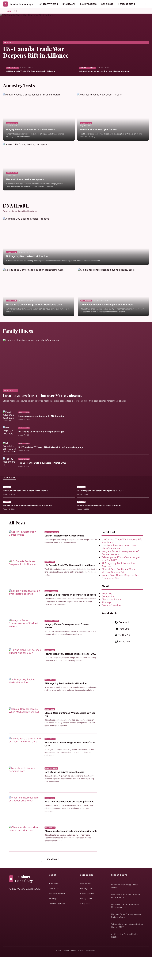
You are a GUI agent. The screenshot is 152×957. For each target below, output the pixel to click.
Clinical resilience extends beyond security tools (106, 304)
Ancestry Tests (48, 4)
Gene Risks (107, 4)
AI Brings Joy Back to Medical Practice (27, 256)
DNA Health (69, 4)
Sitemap (106, 602)
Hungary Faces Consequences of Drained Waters (30, 129)
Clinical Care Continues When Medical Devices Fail (28, 505)
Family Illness (88, 4)
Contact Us (108, 596)
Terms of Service (111, 605)
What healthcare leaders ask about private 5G (100, 505)
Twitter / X (124, 635)
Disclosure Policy (111, 599)
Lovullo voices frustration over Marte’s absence (105, 71)
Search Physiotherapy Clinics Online (64, 535)
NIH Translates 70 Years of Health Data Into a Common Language (50, 447)
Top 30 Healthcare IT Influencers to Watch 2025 (42, 463)
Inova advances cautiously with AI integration (41, 416)
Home (8, 11)
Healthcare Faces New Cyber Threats (98, 129)
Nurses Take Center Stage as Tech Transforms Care (34, 304)
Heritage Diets (126, 4)
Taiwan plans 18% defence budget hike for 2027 (101, 490)
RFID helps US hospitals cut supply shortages (41, 431)
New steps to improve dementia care (64, 772)
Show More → (53, 859)
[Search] (146, 4)
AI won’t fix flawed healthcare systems (25, 179)
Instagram (124, 641)
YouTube (124, 628)
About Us (107, 593)
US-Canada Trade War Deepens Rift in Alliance (36, 52)
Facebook (124, 622)
